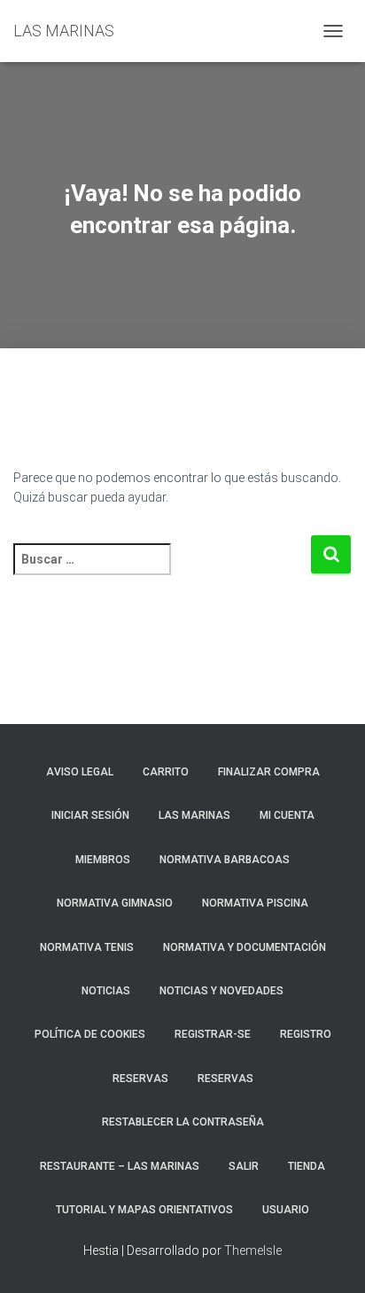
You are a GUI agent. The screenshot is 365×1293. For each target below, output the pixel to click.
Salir (244, 1166)
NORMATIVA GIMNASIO (115, 903)
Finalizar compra (269, 772)
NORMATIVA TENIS (87, 947)
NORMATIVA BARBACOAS (224, 859)
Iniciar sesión (90, 815)
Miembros (102, 859)
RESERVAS (140, 1078)
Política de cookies (90, 1034)
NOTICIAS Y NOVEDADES (221, 991)
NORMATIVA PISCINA (255, 903)
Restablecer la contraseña (183, 1122)
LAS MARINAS (194, 815)
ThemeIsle (253, 1250)
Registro (305, 1034)
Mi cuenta (287, 815)
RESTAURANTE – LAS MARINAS (119, 1166)
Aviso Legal (79, 772)
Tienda (306, 1166)
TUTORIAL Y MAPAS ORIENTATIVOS (144, 1209)
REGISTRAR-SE (213, 1034)
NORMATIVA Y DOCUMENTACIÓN (244, 947)
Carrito (166, 772)
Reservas (225, 1078)
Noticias (106, 991)
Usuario (285, 1209)
